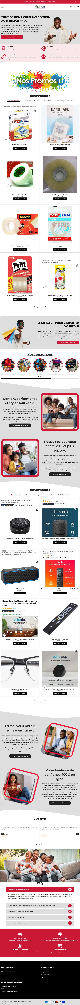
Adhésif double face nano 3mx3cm (60, 144)
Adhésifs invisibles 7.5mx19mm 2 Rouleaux (60, 295)
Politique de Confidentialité (8, 986)
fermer (3, 1)
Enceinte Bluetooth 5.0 (20, 589)
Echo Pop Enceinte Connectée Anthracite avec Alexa (60, 689)
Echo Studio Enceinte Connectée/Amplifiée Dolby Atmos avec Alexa (60, 538)
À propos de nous (45, 972)
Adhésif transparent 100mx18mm (60, 195)
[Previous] (2, 834)
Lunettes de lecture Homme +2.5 (20, 689)
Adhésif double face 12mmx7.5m (20, 144)
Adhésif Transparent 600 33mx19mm (20, 245)
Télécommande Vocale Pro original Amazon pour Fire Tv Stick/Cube (60, 589)
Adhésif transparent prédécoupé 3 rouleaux (20, 295)
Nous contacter (45, 974)
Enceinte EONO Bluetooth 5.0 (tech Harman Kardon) (20, 538)
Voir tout (40, 308)
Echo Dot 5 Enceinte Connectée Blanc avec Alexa (20, 639)
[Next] (77, 834)
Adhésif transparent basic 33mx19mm (60, 245)
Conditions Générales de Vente (9, 991)
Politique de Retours (6, 989)
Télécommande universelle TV (60, 639)
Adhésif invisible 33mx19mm (20, 195)
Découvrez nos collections (12, 37)
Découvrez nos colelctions (59, 474)
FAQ (42, 977)
